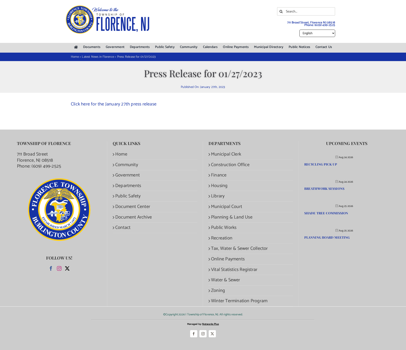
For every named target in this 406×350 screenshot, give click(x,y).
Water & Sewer (225, 280)
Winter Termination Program (239, 301)
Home (121, 154)
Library (218, 196)
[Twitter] (67, 268)
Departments (128, 186)
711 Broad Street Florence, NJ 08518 (35, 157)
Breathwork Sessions (324, 188)
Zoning (218, 291)
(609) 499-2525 (324, 25)
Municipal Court (226, 207)
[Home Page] (76, 47)
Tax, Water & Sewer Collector (239, 249)
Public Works (223, 228)
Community (126, 165)
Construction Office (230, 165)
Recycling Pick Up (320, 164)
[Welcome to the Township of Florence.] (108, 7)
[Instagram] (59, 268)
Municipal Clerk (226, 154)
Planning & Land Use (231, 217)
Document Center (132, 207)
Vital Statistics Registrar (234, 270)
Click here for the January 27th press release (113, 104)
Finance (218, 175)
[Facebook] (51, 268)
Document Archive (133, 217)
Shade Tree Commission (326, 213)
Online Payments (228, 259)
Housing (219, 186)
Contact (122, 228)
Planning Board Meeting (327, 237)
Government (127, 175)
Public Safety (128, 196)
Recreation (221, 238)
